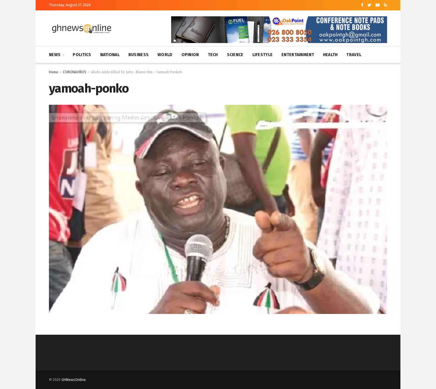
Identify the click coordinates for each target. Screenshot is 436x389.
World (164, 54)
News (55, 54)
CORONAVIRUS (74, 72)
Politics (82, 54)
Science (235, 54)
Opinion (190, 54)
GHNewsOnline (73, 380)
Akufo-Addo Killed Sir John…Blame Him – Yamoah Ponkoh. (137, 72)
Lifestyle (262, 54)
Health (330, 54)
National (110, 54)
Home (53, 72)
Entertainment (297, 54)
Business (138, 54)
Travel (353, 54)
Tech (213, 54)
